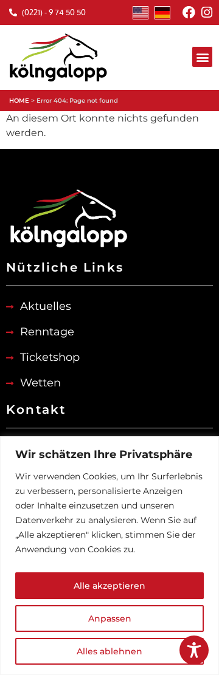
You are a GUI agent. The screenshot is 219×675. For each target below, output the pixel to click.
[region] (109, 555)
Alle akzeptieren (109, 585)
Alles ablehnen (109, 651)
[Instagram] (206, 12)
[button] (202, 56)
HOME (19, 101)
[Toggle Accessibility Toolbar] (194, 650)
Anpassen (109, 618)
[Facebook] (188, 12)
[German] (162, 12)
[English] (140, 12)
